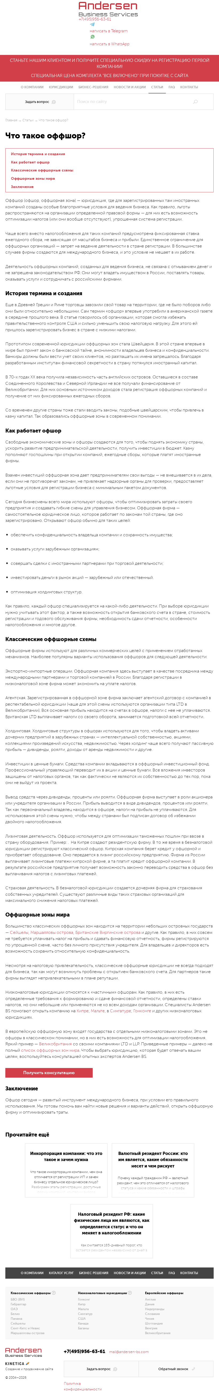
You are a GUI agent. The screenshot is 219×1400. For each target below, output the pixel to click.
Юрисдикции (61, 87)
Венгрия (151, 1328)
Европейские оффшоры (164, 1293)
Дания (149, 1304)
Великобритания (157, 1333)
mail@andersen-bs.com (129, 1352)
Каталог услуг (61, 1273)
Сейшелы (18, 1323)
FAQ (172, 87)
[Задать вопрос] (40, 102)
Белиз (15, 1314)
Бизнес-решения (93, 87)
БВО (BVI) (18, 1299)
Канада (83, 1323)
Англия (150, 1299)
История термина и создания (38, 154)
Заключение (22, 187)
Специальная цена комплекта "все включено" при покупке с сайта (109, 75)
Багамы (83, 1328)
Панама (16, 1319)
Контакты (189, 87)
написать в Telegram (109, 31)
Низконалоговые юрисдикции (102, 1293)
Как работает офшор (30, 162)
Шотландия (154, 1323)
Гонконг (84, 1299)
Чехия (149, 1319)
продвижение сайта (38, 1369)
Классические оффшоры (31, 1293)
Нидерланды (154, 1309)
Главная (11, 120)
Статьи (157, 87)
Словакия (152, 1314)
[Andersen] (108, 4)
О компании (32, 87)
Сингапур (85, 1314)
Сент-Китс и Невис (25, 1328)
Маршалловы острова (27, 1333)
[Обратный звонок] (176, 1369)
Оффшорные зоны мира (33, 178)
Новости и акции (130, 87)
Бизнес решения (93, 1273)
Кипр (81, 1304)
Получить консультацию (49, 1072)
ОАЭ (14, 1309)
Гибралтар (18, 1304)
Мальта (83, 1309)
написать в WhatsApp (110, 44)
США (82, 1319)
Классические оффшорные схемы (42, 170)
